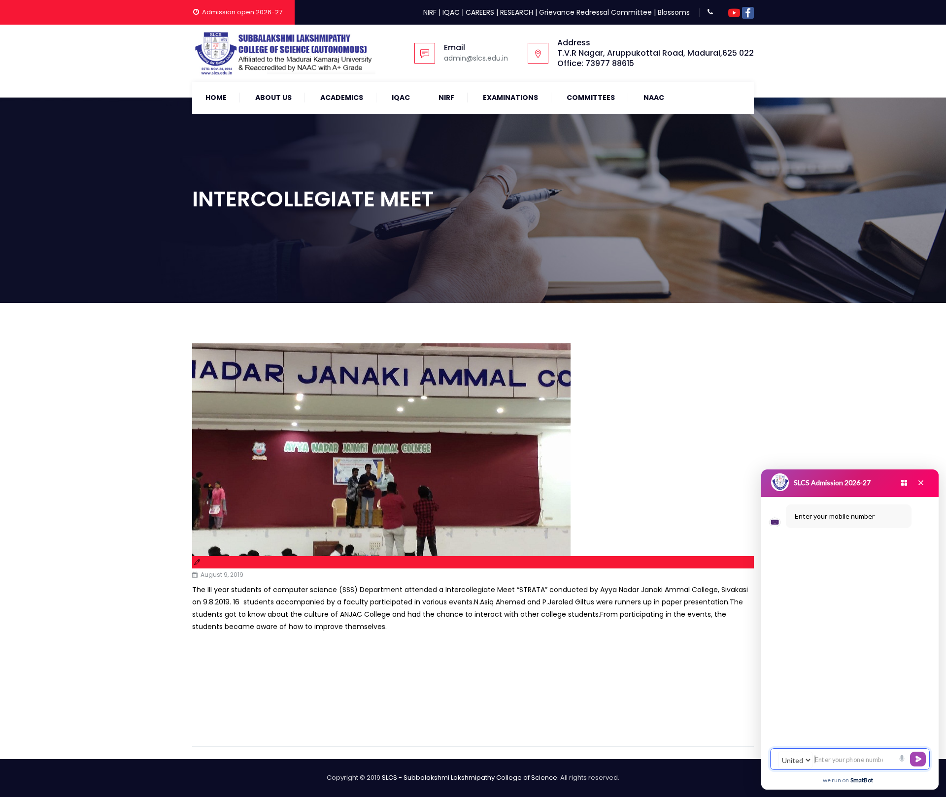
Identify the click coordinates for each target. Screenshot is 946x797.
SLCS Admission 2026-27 (832, 482)
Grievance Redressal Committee (595, 12)
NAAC (653, 97)
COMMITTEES (591, 97)
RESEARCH (516, 12)
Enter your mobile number (835, 516)
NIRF (430, 12)
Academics (341, 97)
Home (216, 97)
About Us (273, 97)
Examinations (510, 97)
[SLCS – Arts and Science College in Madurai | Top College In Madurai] (283, 53)
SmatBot (861, 780)
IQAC (451, 12)
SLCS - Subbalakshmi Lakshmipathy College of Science (469, 777)
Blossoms (674, 12)
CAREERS (480, 12)
